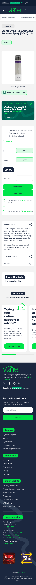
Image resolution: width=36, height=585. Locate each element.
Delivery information (10, 486)
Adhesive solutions (8, 18)
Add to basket (18, 187)
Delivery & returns (10, 256)
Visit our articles (14, 346)
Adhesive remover (27, 18)
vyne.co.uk (21, 572)
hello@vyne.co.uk (9, 544)
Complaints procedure (11, 499)
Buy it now (18, 193)
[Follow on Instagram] (14, 383)
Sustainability (8, 467)
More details (7, 141)
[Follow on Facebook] (9, 383)
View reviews (16, 37)
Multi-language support (11, 506)
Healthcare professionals (12, 449)
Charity (5, 471)
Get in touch (7, 464)
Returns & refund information (13, 489)
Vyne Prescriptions (10, 435)
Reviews (7, 263)
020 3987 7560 (8, 527)
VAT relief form (8, 503)
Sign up (18, 417)
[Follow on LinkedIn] (19, 383)
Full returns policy (26, 211)
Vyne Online (7, 442)
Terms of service (9, 493)
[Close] (30, 104)
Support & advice (9, 445)
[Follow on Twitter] (4, 383)
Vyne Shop (7, 438)
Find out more (9, 117)
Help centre (7, 474)
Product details (9, 224)
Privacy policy (8, 496)
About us (6, 460)
